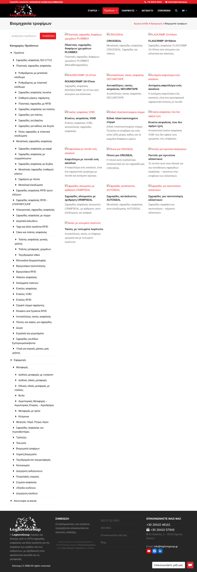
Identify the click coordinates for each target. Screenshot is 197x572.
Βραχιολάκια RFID (26, 271)
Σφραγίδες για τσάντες (30, 114)
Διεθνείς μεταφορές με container (35, 374)
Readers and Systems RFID (31, 311)
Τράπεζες (21, 437)
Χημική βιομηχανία (26, 454)
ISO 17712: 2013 (110, 520)
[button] (176, 10)
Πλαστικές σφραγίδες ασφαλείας (33, 65)
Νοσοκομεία (22, 465)
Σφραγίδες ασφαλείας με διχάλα (35, 164)
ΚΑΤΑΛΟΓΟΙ (35, 2)
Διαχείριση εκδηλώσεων (29, 471)
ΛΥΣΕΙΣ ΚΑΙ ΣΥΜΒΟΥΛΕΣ (52, 2)
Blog (103, 542)
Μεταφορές (22, 367)
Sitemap (16, 566)
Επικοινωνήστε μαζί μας (114, 535)
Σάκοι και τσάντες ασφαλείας (31, 232)
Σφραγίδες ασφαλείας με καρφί (35, 148)
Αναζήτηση (48, 36)
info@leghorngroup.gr (177, 2)
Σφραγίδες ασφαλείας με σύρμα (33, 215)
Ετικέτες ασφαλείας (26, 288)
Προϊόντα (19, 52)
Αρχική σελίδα (141, 23)
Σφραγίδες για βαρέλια (30, 120)
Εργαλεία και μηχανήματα (30, 333)
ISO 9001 (106, 528)
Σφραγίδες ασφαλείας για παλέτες (36, 109)
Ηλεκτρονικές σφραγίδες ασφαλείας (35, 209)
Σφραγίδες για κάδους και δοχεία (36, 126)
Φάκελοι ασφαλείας (26, 277)
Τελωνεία (21, 443)
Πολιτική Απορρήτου (87, 545)
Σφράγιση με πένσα (29, 179)
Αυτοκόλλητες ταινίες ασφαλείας (33, 316)
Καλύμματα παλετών (27, 283)
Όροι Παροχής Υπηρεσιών (73, 548)
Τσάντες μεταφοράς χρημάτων (34, 249)
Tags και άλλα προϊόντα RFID (32, 226)
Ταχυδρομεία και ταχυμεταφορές (33, 460)
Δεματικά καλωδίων (27, 221)
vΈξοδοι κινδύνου (26, 488)
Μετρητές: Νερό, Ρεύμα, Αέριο (32, 422)
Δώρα (19, 328)
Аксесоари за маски (25, 501)
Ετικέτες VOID (24, 294)
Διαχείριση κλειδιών (27, 493)
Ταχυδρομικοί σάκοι (29, 255)
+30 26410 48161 (154, 2)
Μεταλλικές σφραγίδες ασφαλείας (34, 141)
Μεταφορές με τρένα (29, 411)
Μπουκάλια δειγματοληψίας (31, 260)
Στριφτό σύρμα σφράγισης (30, 305)
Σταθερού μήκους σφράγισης (34, 98)
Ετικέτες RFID (23, 299)
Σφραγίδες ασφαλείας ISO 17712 (34, 60)
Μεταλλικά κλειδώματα (30, 185)
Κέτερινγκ (23, 416)
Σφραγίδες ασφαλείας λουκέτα (34, 92)
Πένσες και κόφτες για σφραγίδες (34, 322)
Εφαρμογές (157, 23)
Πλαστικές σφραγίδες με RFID (34, 103)
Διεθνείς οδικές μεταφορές (32, 380)
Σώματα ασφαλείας (26, 482)
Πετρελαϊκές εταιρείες (27, 476)
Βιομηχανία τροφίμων (28, 448)
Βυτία (21, 395)
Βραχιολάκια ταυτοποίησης (31, 266)
